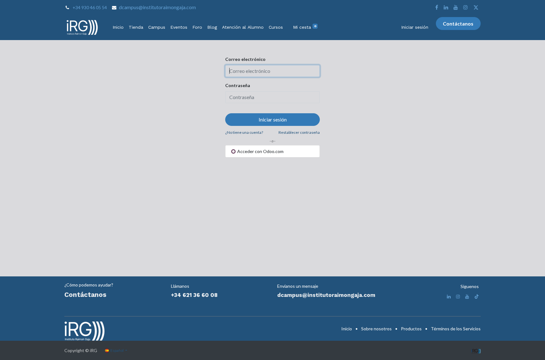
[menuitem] (118, 27)
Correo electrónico (245, 59)
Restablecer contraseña (299, 132)
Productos (411, 328)
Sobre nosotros (376, 328)
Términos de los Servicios (456, 328)
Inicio (346, 328)
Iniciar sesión (414, 27)
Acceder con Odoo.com (260, 151)
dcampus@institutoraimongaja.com (157, 7)
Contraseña (237, 85)
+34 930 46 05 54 (90, 7)
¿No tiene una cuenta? (244, 132)
